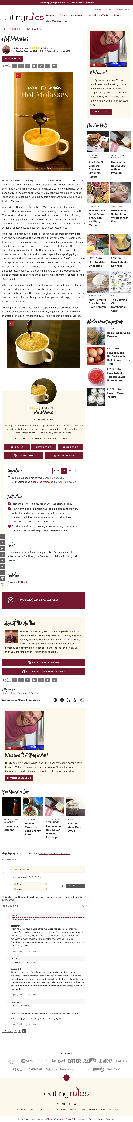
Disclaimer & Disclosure (55, 1119)
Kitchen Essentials (67, 1110)
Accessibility (82, 1119)
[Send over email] (54, 66)
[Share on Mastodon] (47, 66)
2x (70, 470)
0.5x (56, 470)
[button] (30, 48)
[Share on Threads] (41, 66)
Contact (92, 1119)
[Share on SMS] (2, 578)
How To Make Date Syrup (74, 827)
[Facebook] (63, 1104)
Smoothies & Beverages (29, 693)
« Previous (7, 1031)
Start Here (97, 10)
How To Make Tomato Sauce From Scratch (116, 377)
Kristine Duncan (21, 48)
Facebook (51, 651)
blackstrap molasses (42, 482)
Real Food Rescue (122, 10)
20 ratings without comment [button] (54, 853)
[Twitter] (69, 1104)
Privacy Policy (71, 1119)
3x (76, 470)
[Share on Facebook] (21, 66)
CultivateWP (110, 1119)
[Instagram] (58, 1104)
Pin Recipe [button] (17, 447)
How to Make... (33, 29)
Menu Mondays (53, 21)
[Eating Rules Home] (23, 16)
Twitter (37, 651)
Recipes (50, 15)
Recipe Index (16, 29)
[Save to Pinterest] (14, 66)
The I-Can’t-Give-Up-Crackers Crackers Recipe (96, 169)
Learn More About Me (19, 778)
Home (5, 29)
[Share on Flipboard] (27, 66)
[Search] (66, 21)
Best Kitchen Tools (98, 15)
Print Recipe (70, 447)
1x (64, 470)
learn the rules (101, 112)
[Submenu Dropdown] (55, 15)
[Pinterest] (75, 1104)
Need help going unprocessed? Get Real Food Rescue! (66, 2)
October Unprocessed (71, 15)
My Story (108, 10)
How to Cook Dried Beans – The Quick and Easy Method (97, 218)
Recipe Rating (20, 877)
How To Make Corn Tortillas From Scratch (97, 303)
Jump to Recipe (12, 58)
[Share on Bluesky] (34, 66)
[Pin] (18, 75)
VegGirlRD (61, 639)
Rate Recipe (43, 447)
